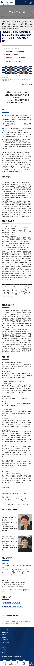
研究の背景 (16, 48)
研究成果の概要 (9, 51)
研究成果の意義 (20, 51)
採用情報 (4, 637)
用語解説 (8, 54)
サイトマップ (5, 647)
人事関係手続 (5, 640)
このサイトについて (6, 629)
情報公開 (4, 635)
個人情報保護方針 (6, 632)
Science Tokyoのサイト (23, 25)
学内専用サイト (5, 650)
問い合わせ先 (22, 57)
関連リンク (8, 61)
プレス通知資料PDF (19, 61)
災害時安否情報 (5, 642)
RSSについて (5, 645)
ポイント (8, 48)
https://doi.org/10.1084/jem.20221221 (17, 504)
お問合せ (4, 652)
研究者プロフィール (10, 57)
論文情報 (16, 54)
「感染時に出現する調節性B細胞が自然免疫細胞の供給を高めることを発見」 (16, 622)
